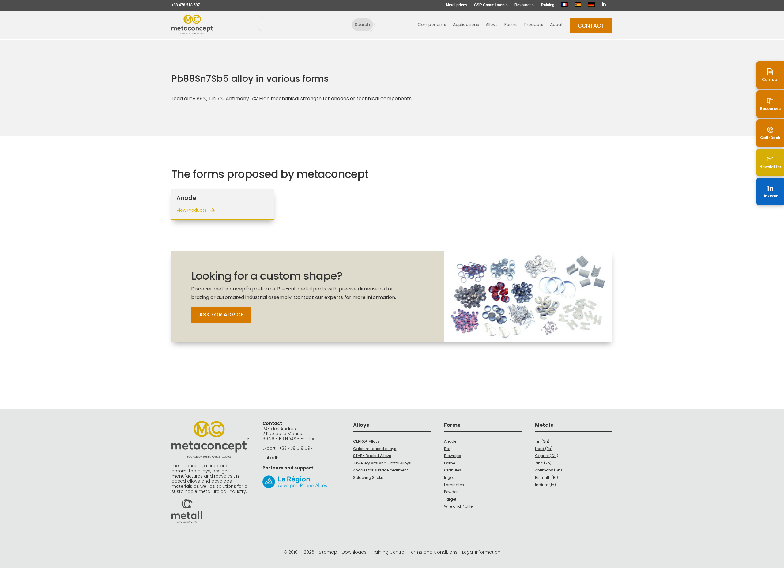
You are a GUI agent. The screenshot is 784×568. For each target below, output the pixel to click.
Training (547, 5)
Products (533, 25)
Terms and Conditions (433, 552)
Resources (524, 5)
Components (432, 25)
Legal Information (481, 552)
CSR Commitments (491, 5)
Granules (452, 470)
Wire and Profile (458, 506)
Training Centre (387, 552)
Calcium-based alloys (374, 448)
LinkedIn (271, 458)
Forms (511, 25)
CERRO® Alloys (366, 441)
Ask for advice (221, 314)
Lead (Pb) (543, 448)
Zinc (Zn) (543, 463)
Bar (447, 448)
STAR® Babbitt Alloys (372, 455)
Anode (450, 441)
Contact (591, 25)
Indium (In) (545, 484)
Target (450, 499)
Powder (451, 491)
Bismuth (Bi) (546, 477)
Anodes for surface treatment (380, 470)
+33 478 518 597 (186, 5)
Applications (466, 25)
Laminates (454, 484)
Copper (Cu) (546, 455)
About (556, 25)
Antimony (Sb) (548, 470)
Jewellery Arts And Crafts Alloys (382, 463)
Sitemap (328, 552)
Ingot (449, 477)
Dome (449, 463)
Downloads (354, 552)
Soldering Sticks (368, 477)
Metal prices (456, 5)
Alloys (492, 25)
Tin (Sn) (542, 441)
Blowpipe (452, 455)
